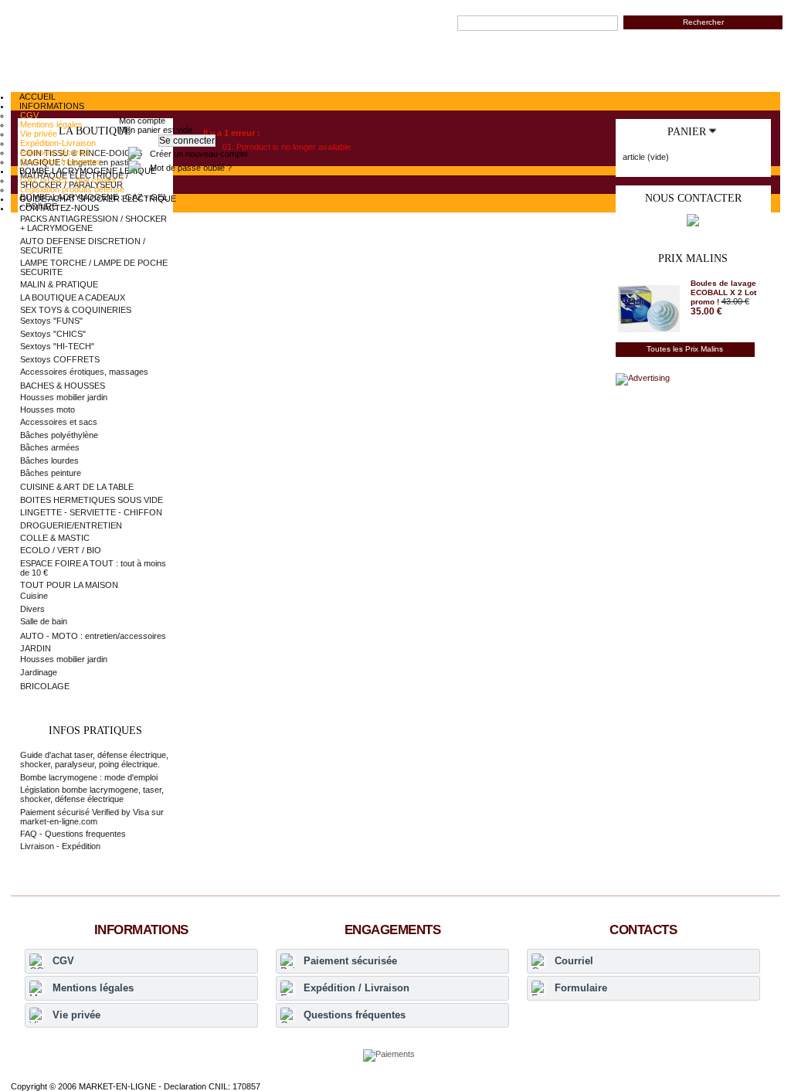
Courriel (574, 961)
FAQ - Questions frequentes (73, 833)
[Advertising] (643, 377)
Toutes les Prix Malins (685, 349)
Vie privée (76, 1015)
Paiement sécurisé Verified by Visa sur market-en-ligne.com (92, 816)
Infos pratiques (95, 730)
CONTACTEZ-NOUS (59, 207)
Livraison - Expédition (60, 846)
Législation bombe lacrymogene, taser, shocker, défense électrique (92, 794)
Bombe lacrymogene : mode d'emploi (89, 777)
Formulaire (581, 988)
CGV (63, 961)
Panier (686, 132)
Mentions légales (93, 988)
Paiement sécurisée (350, 961)
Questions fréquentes (355, 1015)
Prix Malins (693, 258)
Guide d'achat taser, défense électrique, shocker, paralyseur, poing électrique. (94, 759)
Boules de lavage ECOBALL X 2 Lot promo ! (723, 292)
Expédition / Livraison (356, 988)
